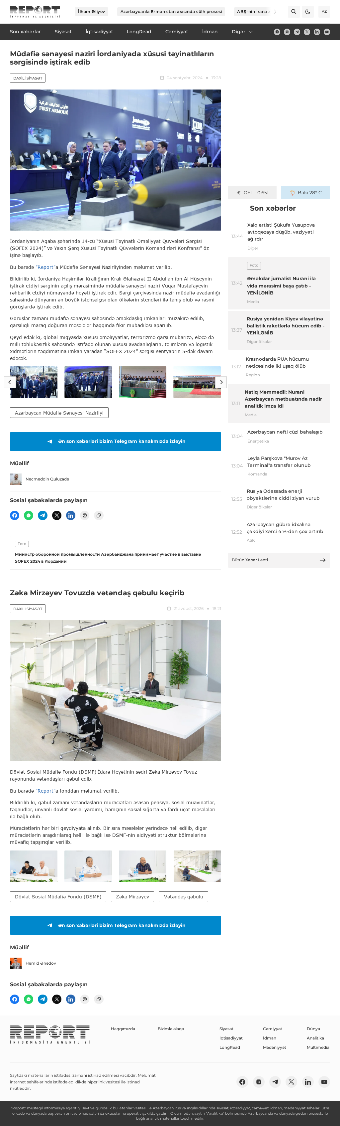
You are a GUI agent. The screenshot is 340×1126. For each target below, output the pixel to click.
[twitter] (307, 32)
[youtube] (327, 32)
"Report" (45, 267)
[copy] (98, 515)
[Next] (271, 11)
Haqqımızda (123, 1028)
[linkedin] (317, 32)
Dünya (313, 1028)
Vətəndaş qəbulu (183, 896)
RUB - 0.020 (256, 193)
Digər (238, 32)
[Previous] (10, 382)
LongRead (229, 1047)
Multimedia (318, 1047)
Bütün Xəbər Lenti (250, 559)
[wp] (28, 515)
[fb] (277, 32)
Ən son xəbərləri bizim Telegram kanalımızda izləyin (122, 441)
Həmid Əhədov (41, 963)
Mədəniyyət (274, 1047)
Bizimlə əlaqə (171, 1028)
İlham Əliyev (91, 11)
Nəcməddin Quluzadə (47, 478)
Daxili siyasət (27, 78)
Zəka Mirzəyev (132, 896)
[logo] (35, 12)
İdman (269, 1037)
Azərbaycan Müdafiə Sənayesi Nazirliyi (59, 413)
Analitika (315, 1037)
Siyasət (226, 1028)
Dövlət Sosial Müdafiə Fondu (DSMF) (58, 896)
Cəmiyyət (272, 1028)
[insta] (287, 32)
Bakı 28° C (310, 193)
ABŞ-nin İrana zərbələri (262, 11)
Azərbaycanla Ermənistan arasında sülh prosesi (171, 11)
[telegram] (297, 32)
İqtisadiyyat (231, 1037)
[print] (84, 515)
